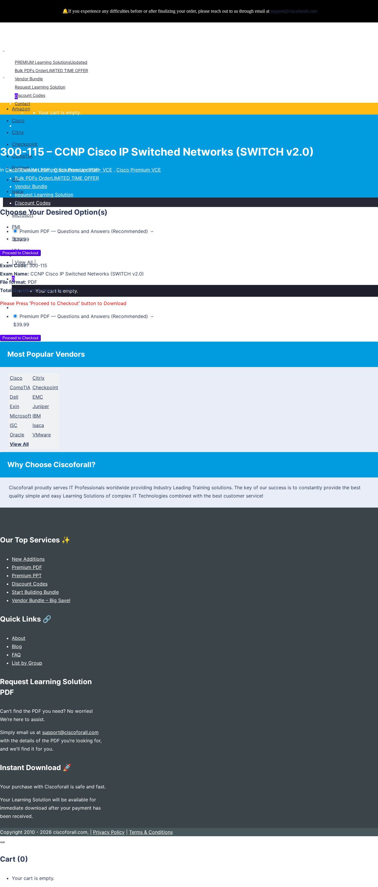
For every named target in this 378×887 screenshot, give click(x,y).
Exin (14, 406)
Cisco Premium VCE (138, 170)
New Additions (28, 559)
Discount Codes (30, 584)
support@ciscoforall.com (70, 732)
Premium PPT (27, 575)
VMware (41, 435)
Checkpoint (45, 387)
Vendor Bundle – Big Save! (41, 600)
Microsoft (20, 416)
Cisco (16, 378)
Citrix (38, 378)
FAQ (16, 655)
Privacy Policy (109, 832)
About (18, 638)
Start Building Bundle (35, 592)
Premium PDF (27, 567)
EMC (37, 397)
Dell (14, 397)
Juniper (40, 406)
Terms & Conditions (151, 832)
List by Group (27, 663)
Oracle (17, 435)
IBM (36, 416)
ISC (13, 425)
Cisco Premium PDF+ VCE (83, 170)
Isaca (38, 425)
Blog (17, 646)
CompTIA (20, 387)
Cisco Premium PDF (27, 170)
